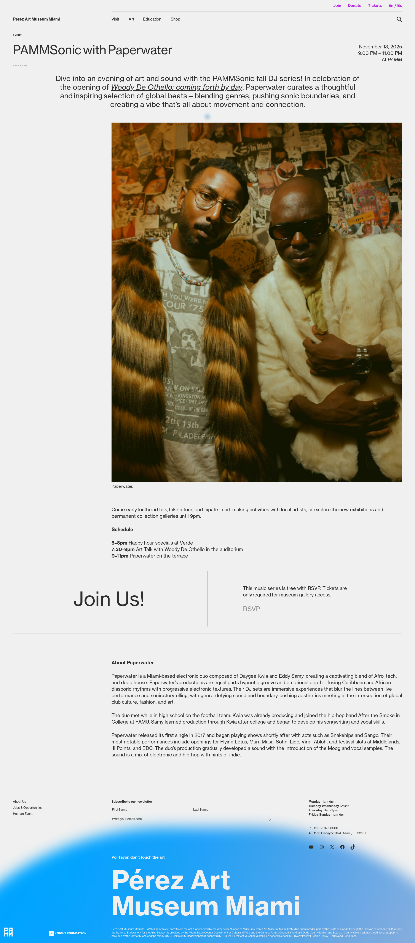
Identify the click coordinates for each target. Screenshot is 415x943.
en (390, 5)
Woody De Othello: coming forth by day (176, 87)
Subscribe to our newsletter (132, 802)
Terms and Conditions (343, 936)
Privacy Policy (301, 936)
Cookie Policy (319, 936)
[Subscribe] (268, 819)
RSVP (251, 609)
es (399, 5)
